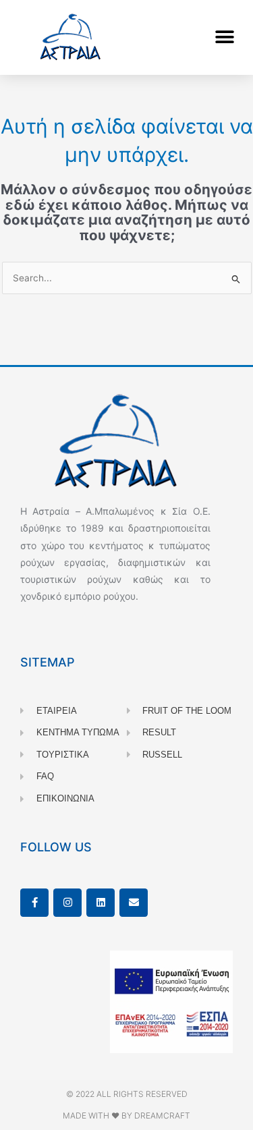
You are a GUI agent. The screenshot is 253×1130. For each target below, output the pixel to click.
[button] (224, 37)
